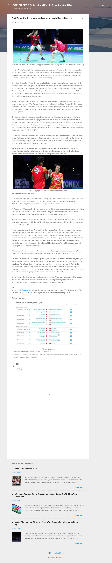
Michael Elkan (61, 557)
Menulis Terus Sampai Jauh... (25, 469)
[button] (83, 18)
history (19, 369)
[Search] (103, 6)
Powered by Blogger (57, 553)
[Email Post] (17, 364)
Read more (80, 487)
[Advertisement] (98, 46)
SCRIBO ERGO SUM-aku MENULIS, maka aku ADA (42, 5)
